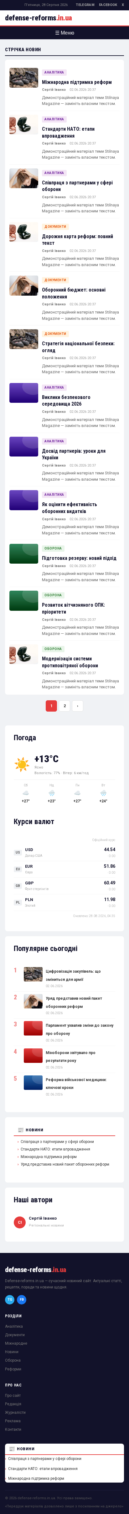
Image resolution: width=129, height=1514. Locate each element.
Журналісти (15, 1412)
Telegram (85, 5)
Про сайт (13, 1395)
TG (10, 1300)
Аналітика (54, 72)
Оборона (53, 548)
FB (22, 1300)
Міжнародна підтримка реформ (77, 82)
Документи (55, 226)
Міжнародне (16, 1343)
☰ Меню (64, 33)
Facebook (108, 5)
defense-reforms (38, 18)
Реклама (13, 1421)
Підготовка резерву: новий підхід (79, 558)
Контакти (13, 1429)
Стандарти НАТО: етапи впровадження (55, 1149)
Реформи (13, 1369)
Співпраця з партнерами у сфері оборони (57, 1142)
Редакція (13, 1404)
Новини (34, 1130)
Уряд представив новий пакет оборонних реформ (65, 1164)
